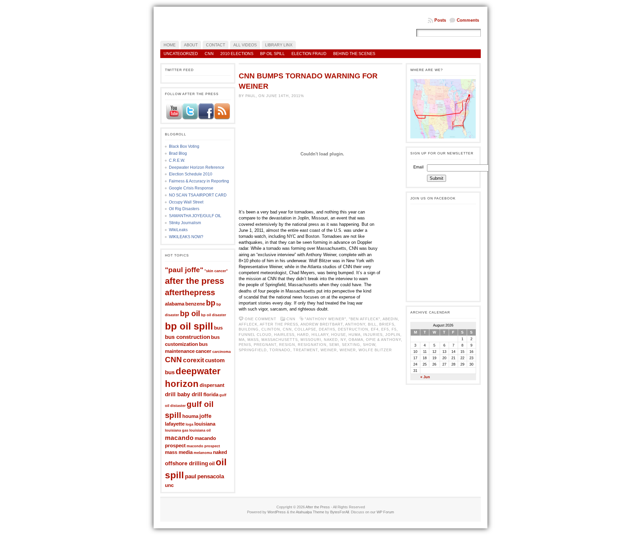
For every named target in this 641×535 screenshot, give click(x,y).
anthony (355, 324)
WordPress (276, 512)
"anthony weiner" (325, 319)
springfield (253, 350)
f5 (394, 329)
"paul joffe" (184, 270)
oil (212, 463)
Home (170, 45)
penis (245, 345)
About (191, 45)
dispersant (212, 385)
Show (369, 345)
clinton (270, 329)
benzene (195, 304)
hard (303, 335)
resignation (312, 345)
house (338, 335)
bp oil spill (189, 326)
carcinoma (221, 352)
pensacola (210, 476)
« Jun (425, 377)
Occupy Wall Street (186, 202)
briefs (386, 324)
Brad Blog (178, 153)
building (249, 329)
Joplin (392, 335)
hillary (320, 335)
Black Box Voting (184, 146)
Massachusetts (279, 340)
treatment (305, 350)
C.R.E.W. (177, 160)
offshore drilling (186, 463)
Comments (468, 20)
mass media (179, 452)
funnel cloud (255, 335)
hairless (284, 335)
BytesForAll (339, 512)
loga (189, 424)
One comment (260, 319)
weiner (328, 350)
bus (218, 328)
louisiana (204, 424)
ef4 (375, 329)
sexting (351, 345)
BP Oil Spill (272, 53)
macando (179, 437)
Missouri (310, 340)
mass (253, 340)
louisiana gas (176, 430)
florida (210, 394)
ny (343, 340)
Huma (355, 335)
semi (334, 345)
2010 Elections (236, 53)
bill (372, 324)
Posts (440, 20)
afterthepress (190, 292)
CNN (209, 53)
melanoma (203, 453)
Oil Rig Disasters (184, 208)
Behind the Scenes (354, 53)
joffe (205, 416)
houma (190, 416)
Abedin (390, 319)
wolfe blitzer (375, 350)
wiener (348, 350)
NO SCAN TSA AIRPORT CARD (198, 195)
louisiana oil (200, 430)
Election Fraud (309, 53)
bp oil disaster (213, 315)
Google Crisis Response (191, 188)
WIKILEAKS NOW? (186, 236)
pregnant (265, 345)
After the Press (317, 507)
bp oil (190, 313)
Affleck (248, 324)
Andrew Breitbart (321, 324)
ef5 (385, 329)
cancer (203, 351)
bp (210, 303)
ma (242, 340)
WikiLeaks (178, 229)
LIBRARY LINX (278, 45)
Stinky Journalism (185, 222)
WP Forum (385, 512)
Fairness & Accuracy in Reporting (199, 181)
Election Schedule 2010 (190, 174)
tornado (279, 350)
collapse (305, 329)
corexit (193, 360)
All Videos (245, 45)
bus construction (187, 337)
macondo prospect (203, 446)
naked (220, 452)
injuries (373, 335)
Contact (215, 45)
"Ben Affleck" (364, 319)
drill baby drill (183, 394)
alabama (174, 304)
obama (356, 340)
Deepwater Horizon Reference (196, 167)
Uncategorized (181, 53)
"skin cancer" (216, 271)
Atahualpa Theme (310, 512)
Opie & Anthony (383, 340)
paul (190, 476)
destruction (353, 329)
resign (287, 345)
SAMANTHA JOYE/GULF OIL (195, 215)
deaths (327, 329)
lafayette (175, 424)
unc (169, 485)
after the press (194, 281)
